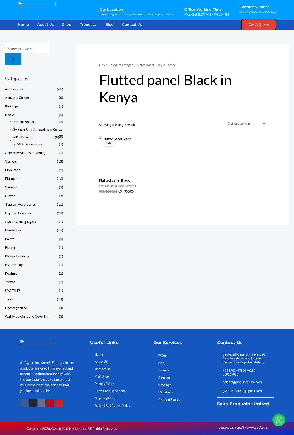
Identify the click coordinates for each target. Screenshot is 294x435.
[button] (235, 24)
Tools (9, 299)
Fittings (10, 178)
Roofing (11, 273)
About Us (45, 25)
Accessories (14, 89)
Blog (109, 25)
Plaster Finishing (17, 256)
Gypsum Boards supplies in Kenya (37, 129)
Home (23, 25)
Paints (9, 239)
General (11, 187)
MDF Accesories (29, 144)
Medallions (13, 230)
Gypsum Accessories (20, 204)
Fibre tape (12, 170)
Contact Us (132, 25)
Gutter (10, 196)
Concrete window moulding (25, 153)
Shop (66, 25)
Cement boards (23, 122)
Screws (10, 282)
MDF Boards (22, 137)
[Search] (13, 59)
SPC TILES (13, 290)
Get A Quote (259, 25)
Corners (11, 161)
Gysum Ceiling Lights (20, 221)
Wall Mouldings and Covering (26, 316)
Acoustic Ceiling (17, 97)
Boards (10, 115)
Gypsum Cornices (18, 213)
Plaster (10, 247)
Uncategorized (16, 308)
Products (88, 25)
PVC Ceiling (14, 265)
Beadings (12, 106)
